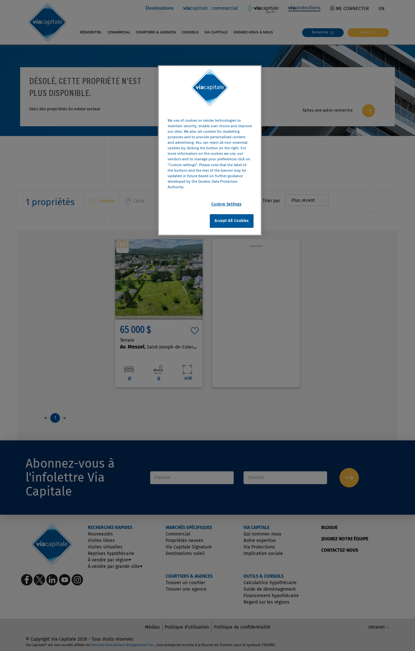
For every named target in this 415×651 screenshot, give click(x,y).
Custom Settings (226, 204)
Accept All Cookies (231, 220)
